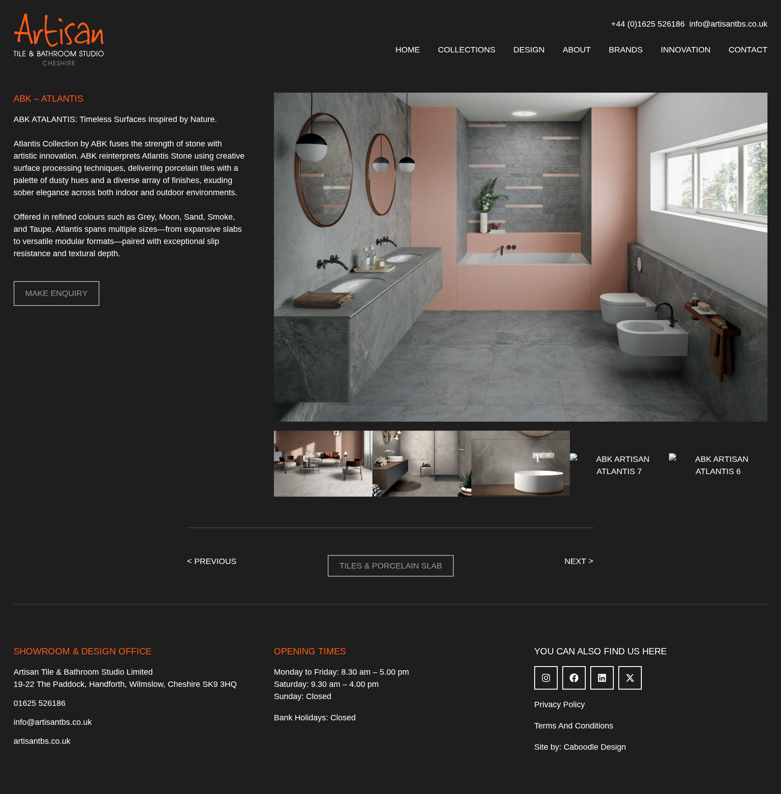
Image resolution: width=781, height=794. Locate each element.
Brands (626, 49)
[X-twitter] (630, 678)
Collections (466, 49)
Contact (748, 49)
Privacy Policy (559, 704)
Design (529, 49)
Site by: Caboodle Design (580, 747)
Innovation (685, 49)
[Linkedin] (602, 678)
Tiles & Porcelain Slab (390, 565)
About (577, 49)
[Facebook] (574, 678)
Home (407, 49)
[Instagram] (546, 678)
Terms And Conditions (573, 725)
